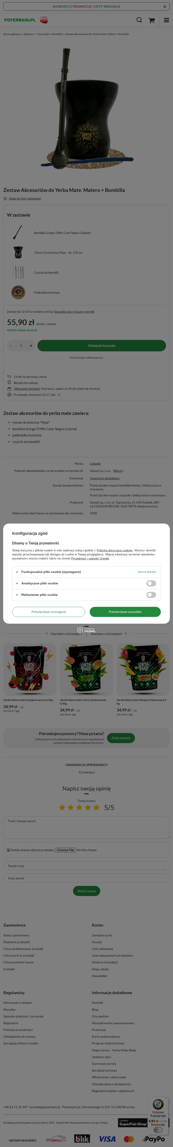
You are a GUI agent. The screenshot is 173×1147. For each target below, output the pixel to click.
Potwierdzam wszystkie (125, 612)
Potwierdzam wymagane (49, 612)
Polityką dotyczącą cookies (115, 550)
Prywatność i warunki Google (90, 558)
